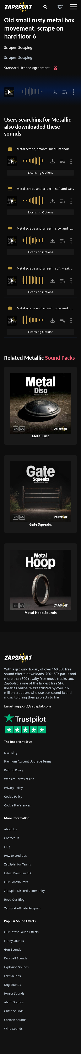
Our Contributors (16, 882)
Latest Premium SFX (18, 873)
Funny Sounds (14, 941)
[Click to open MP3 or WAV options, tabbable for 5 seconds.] (55, 92)
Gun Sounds (12, 949)
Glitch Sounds (13, 1011)
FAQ (7, 847)
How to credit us (15, 855)
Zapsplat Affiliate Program (22, 908)
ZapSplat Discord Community (24, 890)
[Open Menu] (73, 7)
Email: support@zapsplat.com (27, 706)
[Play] (9, 92)
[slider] (33, 91)
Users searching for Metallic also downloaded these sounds (37, 127)
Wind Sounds (13, 1029)
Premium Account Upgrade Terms (27, 761)
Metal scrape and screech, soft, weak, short (48, 268)
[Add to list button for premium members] (65, 92)
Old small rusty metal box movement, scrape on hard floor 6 (39, 28)
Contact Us (11, 838)
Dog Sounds (12, 985)
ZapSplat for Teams (17, 864)
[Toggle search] (45, 6)
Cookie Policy (13, 797)
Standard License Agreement (27, 67)
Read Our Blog (14, 899)
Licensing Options (40, 173)
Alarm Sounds (14, 1002)
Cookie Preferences (17, 805)
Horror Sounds (14, 993)
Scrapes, (10, 47)
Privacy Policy (13, 788)
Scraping (25, 47)
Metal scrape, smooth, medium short (43, 149)
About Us (10, 829)
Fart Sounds (12, 976)
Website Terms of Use (19, 779)
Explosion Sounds (16, 967)
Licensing (10, 753)
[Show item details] (73, 92)
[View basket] (60, 7)
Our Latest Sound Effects (21, 932)
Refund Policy (13, 770)
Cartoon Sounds (15, 1020)
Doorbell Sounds (15, 958)
